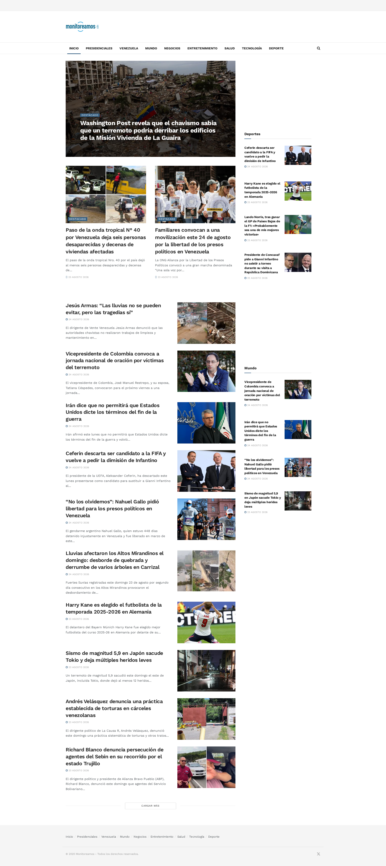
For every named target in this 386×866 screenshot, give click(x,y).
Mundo (151, 48)
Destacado (90, 115)
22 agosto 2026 (257, 278)
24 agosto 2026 (93, 146)
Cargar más (150, 805)
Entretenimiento (202, 48)
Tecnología (252, 48)
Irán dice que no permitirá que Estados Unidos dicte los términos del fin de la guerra (112, 412)
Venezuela (129, 48)
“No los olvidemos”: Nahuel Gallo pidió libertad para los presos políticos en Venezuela (112, 509)
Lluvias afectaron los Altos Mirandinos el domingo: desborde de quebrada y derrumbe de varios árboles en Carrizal (115, 560)
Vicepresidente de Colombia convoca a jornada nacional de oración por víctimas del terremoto (115, 361)
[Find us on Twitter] (318, 854)
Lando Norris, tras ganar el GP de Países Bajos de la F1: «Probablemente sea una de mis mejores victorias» (262, 225)
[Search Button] (318, 48)
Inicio (74, 48)
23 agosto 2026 (78, 277)
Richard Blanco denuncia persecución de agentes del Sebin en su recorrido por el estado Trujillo (114, 757)
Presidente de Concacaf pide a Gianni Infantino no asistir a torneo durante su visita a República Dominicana (262, 263)
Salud (229, 48)
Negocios (172, 48)
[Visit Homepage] (82, 26)
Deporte (276, 48)
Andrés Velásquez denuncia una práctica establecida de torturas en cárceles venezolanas (114, 708)
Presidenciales (99, 48)
